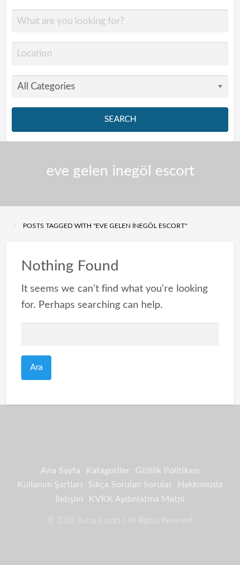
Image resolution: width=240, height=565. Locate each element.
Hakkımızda (200, 484)
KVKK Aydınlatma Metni (137, 499)
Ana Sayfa (60, 470)
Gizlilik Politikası (167, 470)
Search (120, 119)
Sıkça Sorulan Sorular (130, 484)
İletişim (69, 499)
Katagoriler (107, 470)
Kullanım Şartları (50, 484)
